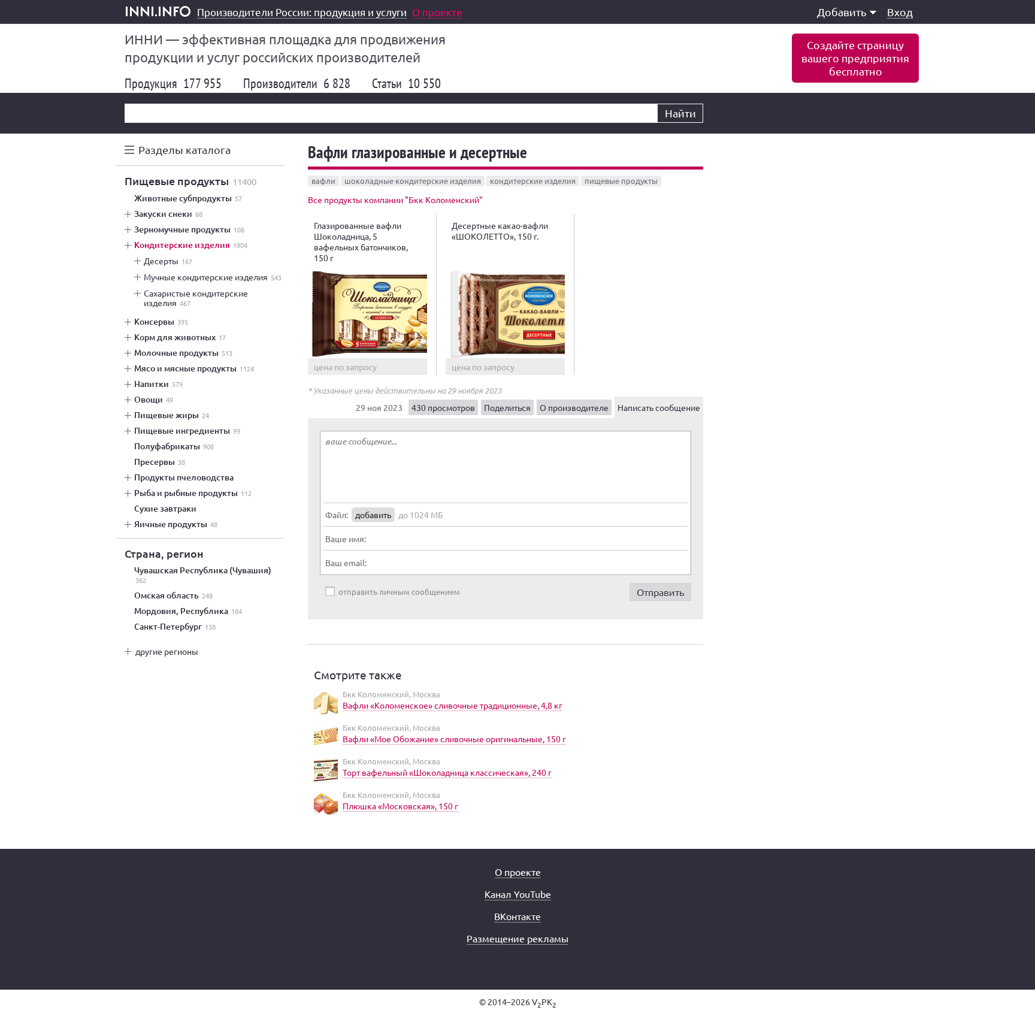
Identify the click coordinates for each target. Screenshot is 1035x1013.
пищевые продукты (621, 181)
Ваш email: (346, 562)
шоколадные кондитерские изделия (412, 181)
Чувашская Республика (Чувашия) (202, 575)
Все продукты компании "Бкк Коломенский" (395, 199)
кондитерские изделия (533, 181)
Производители (296, 83)
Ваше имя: (345, 538)
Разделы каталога (184, 149)
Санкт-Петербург (175, 626)
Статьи (406, 83)
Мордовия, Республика (188, 611)
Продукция (173, 83)
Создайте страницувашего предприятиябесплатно (855, 57)
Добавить (842, 11)
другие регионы (166, 651)
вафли (323, 181)
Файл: (336, 514)
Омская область (173, 595)
